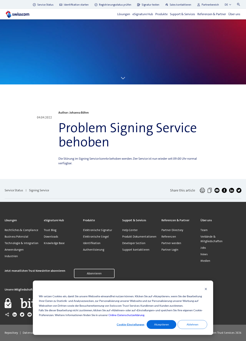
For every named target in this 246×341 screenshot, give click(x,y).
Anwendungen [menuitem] (14, 250)
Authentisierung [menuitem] (93, 250)
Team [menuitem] (203, 230)
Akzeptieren (161, 324)
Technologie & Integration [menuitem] (21, 243)
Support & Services (182, 14)
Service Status (14, 190)
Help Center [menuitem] (130, 230)
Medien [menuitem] (205, 261)
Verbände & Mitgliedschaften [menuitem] (211, 239)
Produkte (161, 14)
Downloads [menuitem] (51, 237)
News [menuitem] (203, 254)
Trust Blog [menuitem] (50, 230)
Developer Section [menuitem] (133, 243)
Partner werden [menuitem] (171, 243)
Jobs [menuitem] (203, 248)
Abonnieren (94, 273)
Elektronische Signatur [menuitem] (97, 230)
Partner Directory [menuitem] (172, 230)
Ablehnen (192, 324)
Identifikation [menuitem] (92, 243)
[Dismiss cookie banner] (205, 289)
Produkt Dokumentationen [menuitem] (139, 237)
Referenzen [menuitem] (168, 237)
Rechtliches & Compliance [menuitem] (21, 230)
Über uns (234, 14)
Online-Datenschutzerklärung (126, 315)
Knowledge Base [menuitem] (54, 243)
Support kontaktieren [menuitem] (136, 250)
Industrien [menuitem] (11, 256)
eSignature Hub (142, 14)
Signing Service (39, 190)
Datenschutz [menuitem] (31, 332)
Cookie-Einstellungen (130, 324)
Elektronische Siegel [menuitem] (96, 237)
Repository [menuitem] (11, 332)
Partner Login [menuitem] (170, 250)
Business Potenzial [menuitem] (16, 237)
